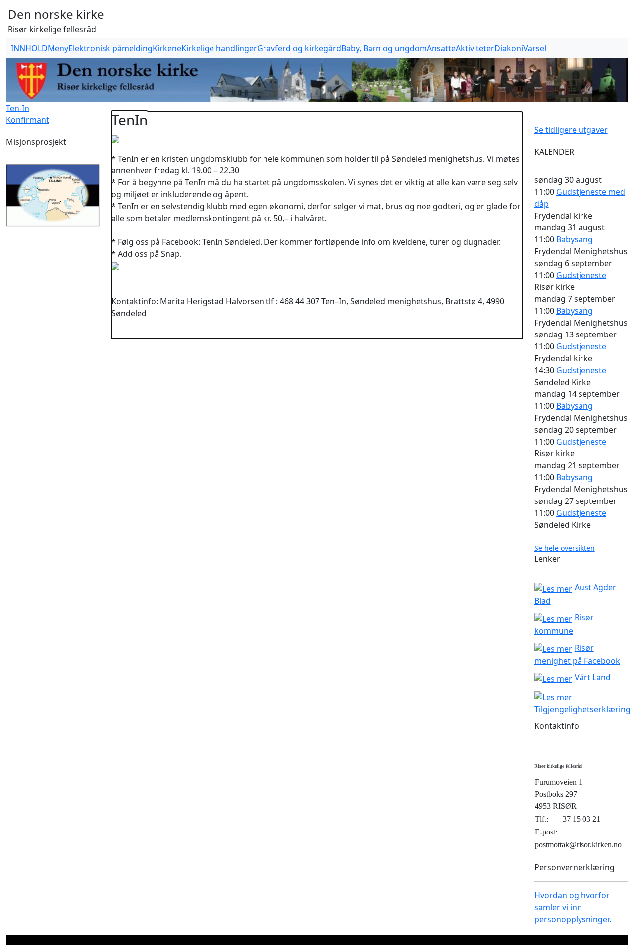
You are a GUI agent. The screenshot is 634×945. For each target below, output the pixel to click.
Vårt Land (593, 677)
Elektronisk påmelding (110, 48)
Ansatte (441, 48)
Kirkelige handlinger (219, 48)
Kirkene (167, 48)
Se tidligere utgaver (571, 129)
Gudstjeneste (581, 275)
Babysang (574, 239)
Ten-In (17, 108)
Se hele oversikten (564, 548)
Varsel (534, 48)
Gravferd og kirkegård (299, 48)
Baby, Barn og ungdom (384, 48)
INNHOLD (29, 48)
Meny (58, 48)
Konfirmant (27, 119)
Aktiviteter (475, 48)
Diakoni (508, 48)
